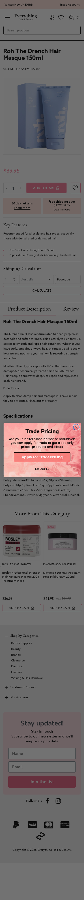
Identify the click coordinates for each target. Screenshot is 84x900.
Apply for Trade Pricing (42, 457)
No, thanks (42, 469)
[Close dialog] (76, 427)
